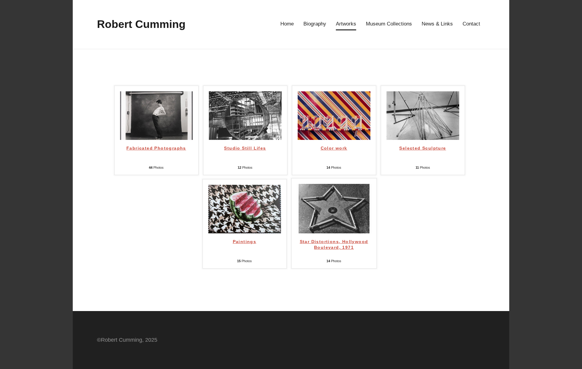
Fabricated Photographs (156, 148)
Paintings (244, 241)
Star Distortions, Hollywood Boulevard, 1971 (334, 244)
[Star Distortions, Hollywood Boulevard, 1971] (334, 228)
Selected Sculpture (422, 148)
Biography (314, 24)
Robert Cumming (141, 24)
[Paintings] (244, 228)
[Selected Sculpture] (422, 134)
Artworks (346, 24)
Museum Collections (389, 24)
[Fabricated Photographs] (156, 134)
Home (287, 24)
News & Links (437, 24)
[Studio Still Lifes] (245, 134)
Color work (334, 148)
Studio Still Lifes (245, 148)
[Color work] (334, 134)
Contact (471, 24)
